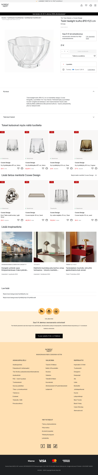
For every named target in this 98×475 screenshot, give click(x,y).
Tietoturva (16, 393)
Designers (77, 372)
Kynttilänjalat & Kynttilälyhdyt (16, 17)
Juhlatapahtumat (79, 389)
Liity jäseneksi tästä (90, 37)
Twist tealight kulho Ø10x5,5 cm (11, 19)
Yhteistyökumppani (48, 434)
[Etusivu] (5, 5)
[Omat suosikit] (86, 5)
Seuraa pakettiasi (18, 386)
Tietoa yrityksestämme (49, 424)
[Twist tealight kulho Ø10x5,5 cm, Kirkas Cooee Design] (29, 51)
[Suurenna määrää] (67, 51)
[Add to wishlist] (18, 168)
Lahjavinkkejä (78, 396)
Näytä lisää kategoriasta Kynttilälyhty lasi (15, 294)
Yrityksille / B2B (17, 400)
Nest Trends (78, 400)
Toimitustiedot (17, 382)
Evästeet (15, 396)
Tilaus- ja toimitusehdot (20, 389)
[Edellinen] (3, 51)
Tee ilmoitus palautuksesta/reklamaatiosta (26, 372)
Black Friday (78, 403)
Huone (76, 393)
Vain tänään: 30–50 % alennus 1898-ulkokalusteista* (49, 14)
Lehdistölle (45, 438)
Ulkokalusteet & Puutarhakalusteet (56, 386)
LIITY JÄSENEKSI (45, 1)
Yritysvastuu (45, 427)
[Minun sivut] (81, 5)
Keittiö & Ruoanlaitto (52, 368)
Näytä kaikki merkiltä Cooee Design (82, 175)
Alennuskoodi (78, 410)
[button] (64, 27)
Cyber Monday (78, 407)
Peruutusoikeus (17, 403)
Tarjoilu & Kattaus (51, 364)
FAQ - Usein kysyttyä (19, 379)
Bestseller (77, 386)
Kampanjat (77, 375)
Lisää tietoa (91, 69)
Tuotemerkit (77, 368)
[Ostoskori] (90, 5)
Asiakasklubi (16, 375)
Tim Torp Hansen (66, 18)
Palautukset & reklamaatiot (21, 368)
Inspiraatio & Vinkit (79, 364)
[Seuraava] (55, 51)
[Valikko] (95, 5)
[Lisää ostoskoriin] (22, 168)
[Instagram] (49, 446)
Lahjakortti (49, 389)
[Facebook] (43, 446)
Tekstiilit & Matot (51, 379)
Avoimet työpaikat (47, 431)
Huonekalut (49, 382)
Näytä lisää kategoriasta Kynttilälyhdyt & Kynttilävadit (19, 297)
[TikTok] (55, 446)
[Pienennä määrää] (62, 51)
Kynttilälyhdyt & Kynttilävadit (33, 17)
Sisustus (4, 17)
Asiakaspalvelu (17, 364)
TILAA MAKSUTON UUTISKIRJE (49, 336)
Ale (75, 379)
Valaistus (48, 375)
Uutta (75, 382)
